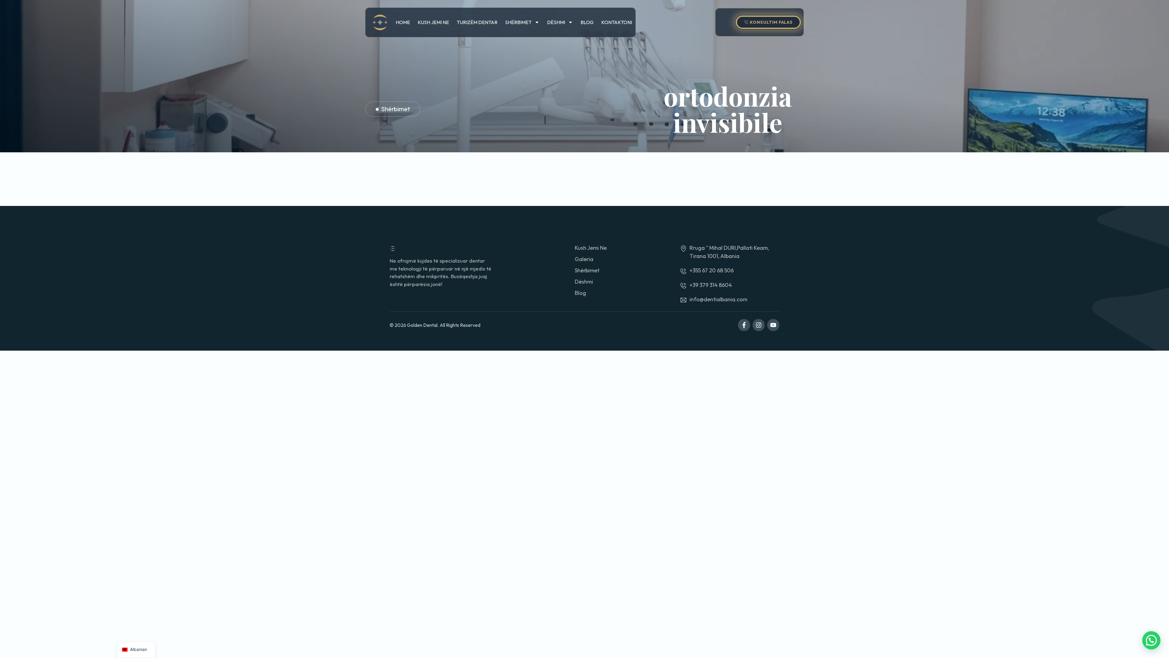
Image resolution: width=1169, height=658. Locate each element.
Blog (587, 22)
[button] (1151, 640)
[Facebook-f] (744, 325)
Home (403, 22)
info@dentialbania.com (718, 299)
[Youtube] (773, 325)
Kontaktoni (616, 22)
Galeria (584, 259)
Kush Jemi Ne (433, 22)
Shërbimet (518, 22)
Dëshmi (556, 22)
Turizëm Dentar (477, 22)
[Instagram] (759, 325)
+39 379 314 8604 (711, 284)
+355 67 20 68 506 (712, 270)
